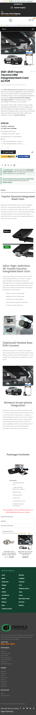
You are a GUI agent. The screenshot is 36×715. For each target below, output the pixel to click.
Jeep (20, 592)
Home (1, 25)
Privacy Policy (4, 655)
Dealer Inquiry (20, 8)
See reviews (30, 1)
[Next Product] (34, 71)
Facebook (2, 165)
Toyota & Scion (7, 609)
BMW (3, 578)
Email (14, 165)
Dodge (4, 585)
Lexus (21, 595)
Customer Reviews (6, 664)
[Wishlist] (30, 21)
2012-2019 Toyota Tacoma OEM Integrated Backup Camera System (9, 553)
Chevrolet (5, 582)
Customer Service (6, 653)
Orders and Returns (6, 659)
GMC (3, 588)
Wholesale (4, 686)
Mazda (4, 598)
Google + (11, 165)
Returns (3, 675)
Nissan (4, 602)
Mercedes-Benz (24, 598)
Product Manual (5, 695)
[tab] (18, 190)
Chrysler (22, 582)
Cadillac (22, 578)
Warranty (3, 684)
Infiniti (4, 592)
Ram (3, 605)
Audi (3, 575)
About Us (3, 651)
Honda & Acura (24, 588)
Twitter (5, 165)
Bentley (21, 575)
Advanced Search (6, 657)
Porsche (21, 602)
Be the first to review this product (16, 85)
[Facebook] (20, 708)
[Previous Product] (31, 71)
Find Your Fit (4, 682)
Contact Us (18, 4)
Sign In (2, 693)
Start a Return (4, 677)
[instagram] (33, 708)
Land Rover (5, 595)
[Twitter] (24, 708)
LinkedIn (8, 165)
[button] (33, 64)
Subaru (21, 605)
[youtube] (30, 708)
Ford (20, 585)
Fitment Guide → (8, 182)
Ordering (3, 673)
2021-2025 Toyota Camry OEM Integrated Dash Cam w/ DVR (25, 553)
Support (3, 680)
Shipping (3, 671)
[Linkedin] (27, 708)
